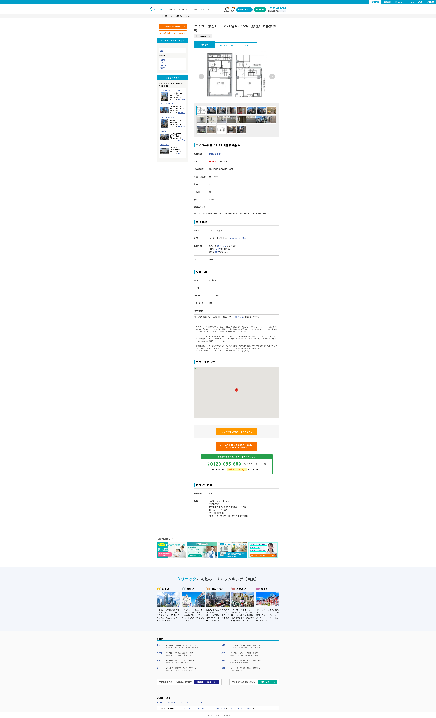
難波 (245, 647)
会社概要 (430, 1)
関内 (176, 655)
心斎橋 (241, 647)
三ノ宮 (237, 655)
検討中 (232, 9)
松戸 (182, 662)
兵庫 (223, 653)
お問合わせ (239, 317)
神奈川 (159, 653)
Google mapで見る (237, 238)
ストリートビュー (225, 45)
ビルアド (210, 708)
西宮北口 (251, 655)
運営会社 (160, 702)
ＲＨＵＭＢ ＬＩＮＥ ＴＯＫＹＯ (171, 90)
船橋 (176, 662)
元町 (242, 655)
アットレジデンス (198, 708)
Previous (201, 76)
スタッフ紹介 (170, 702)
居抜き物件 (195, 9)
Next (272, 76)
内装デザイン (400, 1)
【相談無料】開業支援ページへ (206, 682)
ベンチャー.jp (220, 708)
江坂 (258, 647)
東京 (158, 645)
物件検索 (375, 1)
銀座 (161, 50)
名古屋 (237, 670)
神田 (179, 647)
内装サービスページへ (267, 682)
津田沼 (187, 662)
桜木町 (186, 655)
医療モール (205, 9)
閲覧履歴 (226, 9)
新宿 (172, 647)
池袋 (196, 647)
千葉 (158, 660)
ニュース (199, 702)
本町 (255, 647)
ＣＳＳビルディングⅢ (167, 117)
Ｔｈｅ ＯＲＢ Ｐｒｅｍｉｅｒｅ (171, 104)
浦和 (176, 670)
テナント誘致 (416, 1)
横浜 (172, 655)
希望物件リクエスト (244, 10)
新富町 (162, 68)
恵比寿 (188, 647)
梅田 (236, 647)
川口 (179, 670)
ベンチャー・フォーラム (235, 708)
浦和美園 (189, 670)
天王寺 (250, 647)
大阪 (223, 645)
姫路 (256, 655)
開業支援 (387, 1)
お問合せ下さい (215, 153)
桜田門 (162, 60)
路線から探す (184, 9)
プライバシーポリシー (185, 702)
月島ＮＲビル (164, 144)
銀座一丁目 (164, 65)
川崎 (190, 655)
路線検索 (178, 645)
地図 (246, 45)
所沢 (183, 670)
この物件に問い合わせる (172, 26)
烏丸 (240, 662)
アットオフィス (185, 708)
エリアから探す (171, 9)
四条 (236, 662)
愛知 (223, 668)
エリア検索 (169, 645)
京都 (223, 660)
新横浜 (180, 655)
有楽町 (162, 62)
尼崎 (245, 655)
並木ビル (163, 131)
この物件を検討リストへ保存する (172, 33)
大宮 (172, 670)
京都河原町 (246, 662)
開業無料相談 (260, 10)
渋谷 (176, 647)
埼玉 (158, 668)
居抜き (184, 645)
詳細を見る (181, 99)
